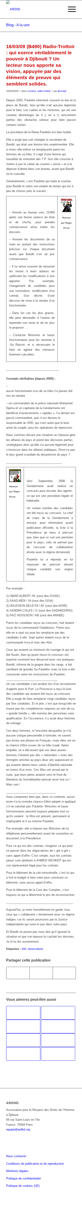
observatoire (35, 948)
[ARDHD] (34, 9)
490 (24, 948)
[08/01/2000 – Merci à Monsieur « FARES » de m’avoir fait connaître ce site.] (23, 1026)
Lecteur (32, 91)
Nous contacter (16, 1156)
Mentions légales (17, 1171)
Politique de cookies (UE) (23, 1185)
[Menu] (69, 9)
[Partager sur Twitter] (41, 973)
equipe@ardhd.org (18, 1129)
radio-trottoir (44, 91)
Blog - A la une (18, 25)
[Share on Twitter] (64, 973)
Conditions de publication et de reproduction (35, 1163)
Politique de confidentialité (23, 1178)
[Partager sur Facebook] (17, 973)
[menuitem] (69, 9)
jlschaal (62, 91)
